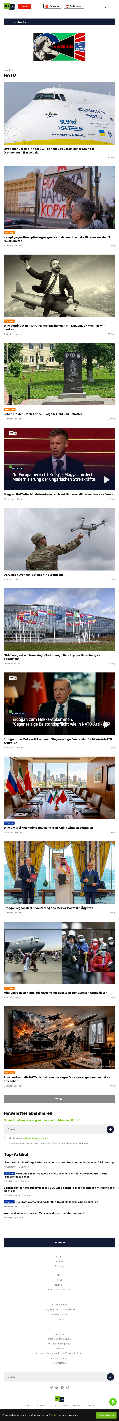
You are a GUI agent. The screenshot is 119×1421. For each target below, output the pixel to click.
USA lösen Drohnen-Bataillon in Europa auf (33, 574)
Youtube (59, 1242)
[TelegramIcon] (51, 1387)
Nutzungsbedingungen (59, 1343)
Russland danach (59, 1304)
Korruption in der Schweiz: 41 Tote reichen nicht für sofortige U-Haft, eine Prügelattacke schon (55, 1175)
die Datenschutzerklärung (35, 1138)
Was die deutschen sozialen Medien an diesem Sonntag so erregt (44, 1213)
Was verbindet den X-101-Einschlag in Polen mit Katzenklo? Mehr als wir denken (54, 327)
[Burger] (111, 6)
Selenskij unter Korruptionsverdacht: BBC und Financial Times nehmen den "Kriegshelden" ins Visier (59, 1189)
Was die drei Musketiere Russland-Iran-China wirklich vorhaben (48, 827)
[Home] (9, 6)
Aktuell (59, 1256)
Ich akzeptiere (28, 1138)
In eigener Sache (59, 1358)
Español (64, 1405)
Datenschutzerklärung (59, 1339)
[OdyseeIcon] (67, 1387)
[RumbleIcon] (62, 1387)
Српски (90, 1405)
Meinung (59, 1266)
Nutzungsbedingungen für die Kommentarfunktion (59, 1353)
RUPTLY (59, 1284)
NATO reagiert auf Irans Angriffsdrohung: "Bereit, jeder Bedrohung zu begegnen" (52, 656)
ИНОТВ (59, 1275)
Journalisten (59, 1362)
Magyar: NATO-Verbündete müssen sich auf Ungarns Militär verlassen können (58, 494)
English (28, 1405)
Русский (41, 1405)
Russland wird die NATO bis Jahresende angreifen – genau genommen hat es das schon (57, 1079)
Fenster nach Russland (59, 1289)
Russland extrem (59, 1314)
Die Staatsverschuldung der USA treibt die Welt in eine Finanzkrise (57, 1201)
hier (55, 1415)
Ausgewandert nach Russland (59, 1309)
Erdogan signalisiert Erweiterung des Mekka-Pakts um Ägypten (48, 908)
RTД (59, 1280)
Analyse (59, 1261)
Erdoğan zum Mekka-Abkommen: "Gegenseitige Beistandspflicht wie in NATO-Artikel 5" (58, 741)
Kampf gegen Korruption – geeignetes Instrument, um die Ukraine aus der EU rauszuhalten (57, 239)
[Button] (110, 1129)
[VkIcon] (56, 1387)
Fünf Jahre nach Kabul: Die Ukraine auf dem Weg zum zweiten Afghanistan (55, 992)
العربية (53, 1405)
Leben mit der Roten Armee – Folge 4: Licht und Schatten (43, 414)
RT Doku (59, 1319)
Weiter (59, 1099)
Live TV (25, 6)
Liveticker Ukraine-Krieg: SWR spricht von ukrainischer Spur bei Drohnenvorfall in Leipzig (49, 150)
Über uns (59, 1348)
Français (77, 1405)
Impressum (59, 1334)
